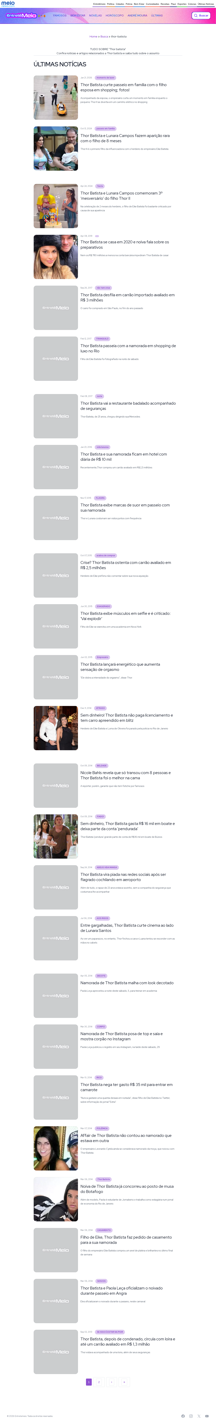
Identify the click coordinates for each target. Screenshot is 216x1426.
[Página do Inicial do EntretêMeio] (21, 15)
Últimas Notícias (206, 4)
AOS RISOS (102, 918)
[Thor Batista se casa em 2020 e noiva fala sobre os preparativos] (97, 236)
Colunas (192, 4)
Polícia (129, 4)
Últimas (157, 15)
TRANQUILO (102, 338)
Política (110, 4)
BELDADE (102, 765)
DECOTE (101, 975)
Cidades (120, 4)
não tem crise (103, 287)
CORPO (101, 1026)
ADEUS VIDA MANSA (107, 867)
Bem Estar (139, 4)
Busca (104, 36)
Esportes (182, 4)
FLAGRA (100, 498)
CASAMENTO (104, 1230)
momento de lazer (105, 77)
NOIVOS (101, 1281)
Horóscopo (115, 15)
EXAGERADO (103, 606)
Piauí (173, 4)
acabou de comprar (106, 555)
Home (93, 36)
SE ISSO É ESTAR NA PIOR (110, 1332)
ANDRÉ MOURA (137, 15)
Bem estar (78, 15)
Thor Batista (103, 1179)
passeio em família (106, 128)
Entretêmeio (99, 4)
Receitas (165, 4)
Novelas (95, 15)
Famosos (60, 15)
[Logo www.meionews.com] (8, 4)
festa (100, 186)
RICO (99, 1077)
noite (99, 396)
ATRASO (100, 708)
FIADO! (100, 816)
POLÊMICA (102, 1128)
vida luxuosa (102, 447)
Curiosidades (152, 4)
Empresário (102, 657)
